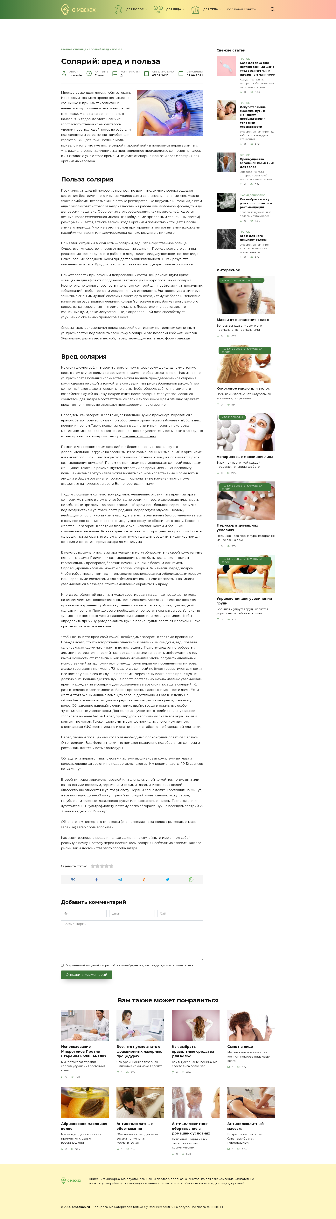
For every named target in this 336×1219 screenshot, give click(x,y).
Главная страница (74, 49)
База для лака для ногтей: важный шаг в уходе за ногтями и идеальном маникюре (257, 68)
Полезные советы (241, 9)
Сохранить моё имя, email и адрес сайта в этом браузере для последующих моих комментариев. (130, 965)
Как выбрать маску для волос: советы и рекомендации (256, 203)
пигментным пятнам (139, 436)
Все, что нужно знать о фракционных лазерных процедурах (139, 1051)
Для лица (173, 9)
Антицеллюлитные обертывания (134, 1126)
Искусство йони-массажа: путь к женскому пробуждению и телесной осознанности (253, 116)
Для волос (135, 9)
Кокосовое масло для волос (243, 388)
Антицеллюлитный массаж (245, 1126)
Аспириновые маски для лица (245, 457)
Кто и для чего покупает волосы (253, 238)
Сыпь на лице (240, 1047)
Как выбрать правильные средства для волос (193, 1051)
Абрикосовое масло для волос (84, 1126)
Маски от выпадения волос (243, 320)
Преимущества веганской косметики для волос (257, 163)
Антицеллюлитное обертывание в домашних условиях (191, 1128)
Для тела (210, 9)
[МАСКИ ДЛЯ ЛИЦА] (246, 449)
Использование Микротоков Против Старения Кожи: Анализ (83, 1051)
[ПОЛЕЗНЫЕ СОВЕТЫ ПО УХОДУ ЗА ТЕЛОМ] (246, 380)
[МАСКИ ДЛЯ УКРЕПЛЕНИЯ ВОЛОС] (246, 312)
